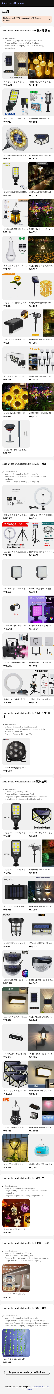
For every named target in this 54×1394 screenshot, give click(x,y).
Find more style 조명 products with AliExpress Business (22, 19)
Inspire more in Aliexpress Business (27, 1372)
